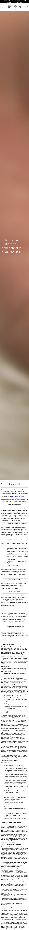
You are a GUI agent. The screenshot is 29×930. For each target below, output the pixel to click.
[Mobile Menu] (2, 7)
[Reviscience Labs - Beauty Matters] (14, 7)
